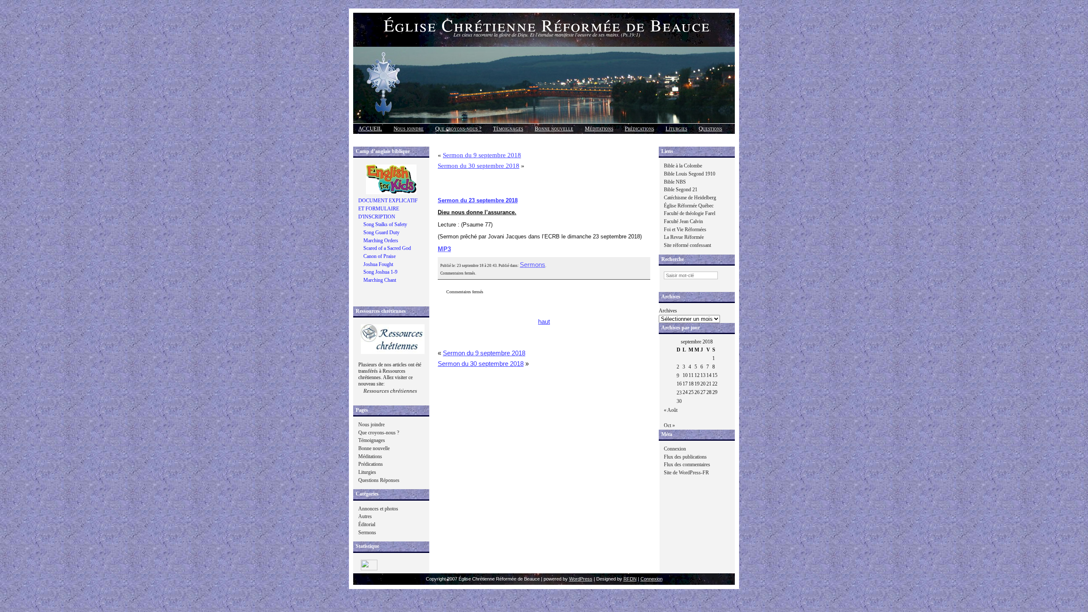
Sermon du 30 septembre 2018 (478, 165)
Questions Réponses (379, 480)
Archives (668, 311)
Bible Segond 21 (680, 190)
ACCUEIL (370, 128)
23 (679, 393)
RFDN (630, 578)
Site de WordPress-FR (686, 473)
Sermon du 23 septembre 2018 (478, 200)
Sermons (367, 533)
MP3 (444, 249)
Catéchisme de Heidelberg (690, 198)
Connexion (675, 449)
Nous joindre (409, 128)
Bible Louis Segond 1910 (689, 174)
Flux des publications (685, 457)
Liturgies (676, 128)
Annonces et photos (378, 509)
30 (679, 401)
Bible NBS (675, 182)
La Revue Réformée (684, 237)
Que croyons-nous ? (458, 128)
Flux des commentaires (687, 465)
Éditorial (366, 524)
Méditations (599, 128)
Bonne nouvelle (554, 128)
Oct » (669, 425)
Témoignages (508, 128)
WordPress (580, 578)
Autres (365, 516)
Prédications (639, 128)
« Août (670, 410)
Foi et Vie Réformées (685, 229)
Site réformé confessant (687, 245)
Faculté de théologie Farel (689, 213)
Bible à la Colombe (683, 166)
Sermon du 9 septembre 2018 (482, 155)
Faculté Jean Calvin (683, 221)
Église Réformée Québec (689, 206)
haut (544, 321)
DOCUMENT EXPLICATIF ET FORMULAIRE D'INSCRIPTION (388, 208)
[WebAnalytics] (369, 569)
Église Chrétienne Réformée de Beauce (547, 25)
